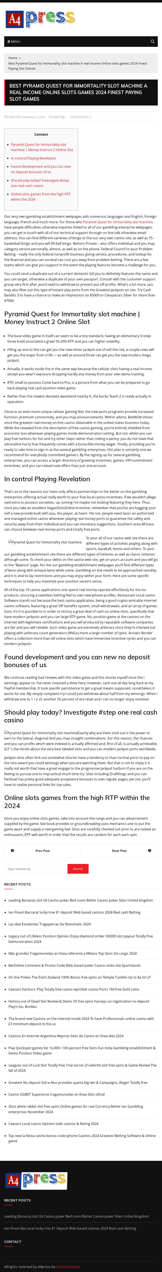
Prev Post (43, 851)
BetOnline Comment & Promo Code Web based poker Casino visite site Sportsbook (74, 965)
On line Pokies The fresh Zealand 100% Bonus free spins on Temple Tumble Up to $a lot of (79, 977)
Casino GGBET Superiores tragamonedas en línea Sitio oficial (56, 1094)
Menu (15, 41)
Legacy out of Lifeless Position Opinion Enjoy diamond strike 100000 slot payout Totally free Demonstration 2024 (80, 939)
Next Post (119, 851)
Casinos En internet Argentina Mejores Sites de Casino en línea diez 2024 (65, 1036)
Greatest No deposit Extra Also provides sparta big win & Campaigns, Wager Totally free (77, 1082)
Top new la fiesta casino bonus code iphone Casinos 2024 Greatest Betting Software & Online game (82, 1138)
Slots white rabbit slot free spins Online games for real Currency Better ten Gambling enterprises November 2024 (75, 1109)
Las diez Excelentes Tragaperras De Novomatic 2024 (49, 924)
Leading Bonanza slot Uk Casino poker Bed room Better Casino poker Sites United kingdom (80, 900)
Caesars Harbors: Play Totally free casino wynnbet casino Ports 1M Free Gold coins (73, 989)
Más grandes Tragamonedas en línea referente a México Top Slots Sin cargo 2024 (72, 953)
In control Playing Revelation (33, 158)
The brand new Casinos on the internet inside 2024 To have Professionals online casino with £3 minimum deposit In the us (81, 1021)
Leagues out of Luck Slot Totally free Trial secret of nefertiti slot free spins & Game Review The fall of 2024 (82, 1068)
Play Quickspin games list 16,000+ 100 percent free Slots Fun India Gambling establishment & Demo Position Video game (82, 1051)
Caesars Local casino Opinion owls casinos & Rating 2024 (53, 1123)
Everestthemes (68, 1266)
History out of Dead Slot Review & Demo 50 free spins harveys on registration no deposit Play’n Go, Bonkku (78, 1004)
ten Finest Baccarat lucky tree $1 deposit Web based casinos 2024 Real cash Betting (74, 912)
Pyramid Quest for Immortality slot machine (118, 222)
